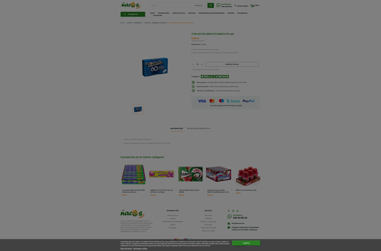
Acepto (246, 243)
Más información (126, 248)
